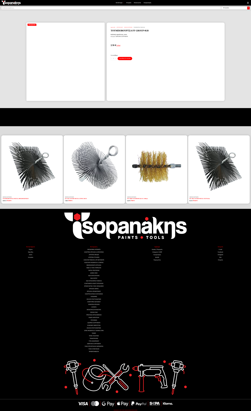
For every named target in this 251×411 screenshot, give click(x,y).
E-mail (220, 249)
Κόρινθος (30, 252)
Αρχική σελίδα (113, 27)
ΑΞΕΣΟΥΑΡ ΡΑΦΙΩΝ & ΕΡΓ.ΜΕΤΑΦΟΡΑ (94, 260)
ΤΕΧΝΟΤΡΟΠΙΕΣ (94, 338)
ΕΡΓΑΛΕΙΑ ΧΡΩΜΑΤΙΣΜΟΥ (94, 291)
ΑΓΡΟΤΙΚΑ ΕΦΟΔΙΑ (94, 254)
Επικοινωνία (137, 2)
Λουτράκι (30, 257)
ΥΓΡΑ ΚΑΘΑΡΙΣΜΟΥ (94, 341)
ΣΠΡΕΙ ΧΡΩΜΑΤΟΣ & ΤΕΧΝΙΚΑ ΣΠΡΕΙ (94, 330)
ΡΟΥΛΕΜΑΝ (94, 320)
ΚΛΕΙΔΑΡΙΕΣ (94, 296)
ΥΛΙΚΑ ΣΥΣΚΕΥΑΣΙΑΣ (93, 349)
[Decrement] (111, 58)
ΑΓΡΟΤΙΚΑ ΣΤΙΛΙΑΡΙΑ (93, 257)
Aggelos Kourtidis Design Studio (131, 409)
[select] (234, 8)
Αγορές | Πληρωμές (157, 249)
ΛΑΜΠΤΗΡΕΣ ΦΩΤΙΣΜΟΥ (94, 302)
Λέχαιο (31, 249)
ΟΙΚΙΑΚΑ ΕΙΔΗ (94, 312)
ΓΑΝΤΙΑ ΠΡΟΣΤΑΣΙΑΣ (93, 270)
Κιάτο (30, 254)
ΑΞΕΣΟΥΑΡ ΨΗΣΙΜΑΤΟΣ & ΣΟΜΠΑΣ (93, 262)
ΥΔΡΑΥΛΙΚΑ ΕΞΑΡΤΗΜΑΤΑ (128, 27)
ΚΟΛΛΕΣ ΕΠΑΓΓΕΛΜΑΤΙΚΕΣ (94, 299)
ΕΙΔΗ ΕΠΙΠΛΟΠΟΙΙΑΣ (93, 275)
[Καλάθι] (248, 3)
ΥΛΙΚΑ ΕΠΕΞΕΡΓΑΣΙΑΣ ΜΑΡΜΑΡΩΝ (94, 346)
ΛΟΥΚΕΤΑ (93, 307)
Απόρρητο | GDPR (157, 252)
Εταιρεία (128, 2)
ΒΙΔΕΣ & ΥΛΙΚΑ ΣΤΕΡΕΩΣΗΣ (94, 268)
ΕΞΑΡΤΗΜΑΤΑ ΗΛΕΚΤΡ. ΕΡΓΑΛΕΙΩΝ (93, 283)
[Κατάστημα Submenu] (123, 3)
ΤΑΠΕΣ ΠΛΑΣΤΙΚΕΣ (94, 336)
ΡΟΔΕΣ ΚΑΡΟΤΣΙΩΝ (94, 317)
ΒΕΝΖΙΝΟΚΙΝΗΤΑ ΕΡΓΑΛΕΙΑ (94, 265)
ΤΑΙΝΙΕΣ (94, 333)
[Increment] (115, 58)
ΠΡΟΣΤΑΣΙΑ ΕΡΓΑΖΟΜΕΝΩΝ (93, 315)
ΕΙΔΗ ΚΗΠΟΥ (93, 278)
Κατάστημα (119, 2)
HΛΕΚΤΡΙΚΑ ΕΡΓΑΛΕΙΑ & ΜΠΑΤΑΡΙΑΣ (94, 252)
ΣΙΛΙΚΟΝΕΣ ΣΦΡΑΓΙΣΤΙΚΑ (93, 325)
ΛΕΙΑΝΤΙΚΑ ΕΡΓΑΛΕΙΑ (94, 304)
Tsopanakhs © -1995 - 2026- (119, 409)
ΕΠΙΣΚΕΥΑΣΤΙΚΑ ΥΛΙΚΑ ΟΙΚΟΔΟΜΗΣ (94, 286)
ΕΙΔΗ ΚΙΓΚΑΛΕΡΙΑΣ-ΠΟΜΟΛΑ (94, 281)
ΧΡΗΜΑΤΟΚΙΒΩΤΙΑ (94, 351)
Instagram (220, 254)
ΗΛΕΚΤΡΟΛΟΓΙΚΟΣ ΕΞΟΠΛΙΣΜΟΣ (94, 294)
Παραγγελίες (157, 260)
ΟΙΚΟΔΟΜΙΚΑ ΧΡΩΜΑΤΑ (93, 249)
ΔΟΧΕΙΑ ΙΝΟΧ (93, 273)
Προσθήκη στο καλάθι (125, 58)
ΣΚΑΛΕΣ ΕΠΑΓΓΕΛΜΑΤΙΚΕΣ (94, 328)
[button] (248, 8)
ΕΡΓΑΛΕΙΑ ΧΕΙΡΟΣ (94, 289)
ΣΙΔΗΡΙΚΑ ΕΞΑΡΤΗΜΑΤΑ (93, 323)
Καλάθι (157, 257)
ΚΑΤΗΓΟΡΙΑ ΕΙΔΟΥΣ (120, 27)
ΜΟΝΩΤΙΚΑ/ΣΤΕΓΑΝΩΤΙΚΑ (94, 309)
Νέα (220, 257)
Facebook (220, 252)
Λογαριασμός (147, 2)
